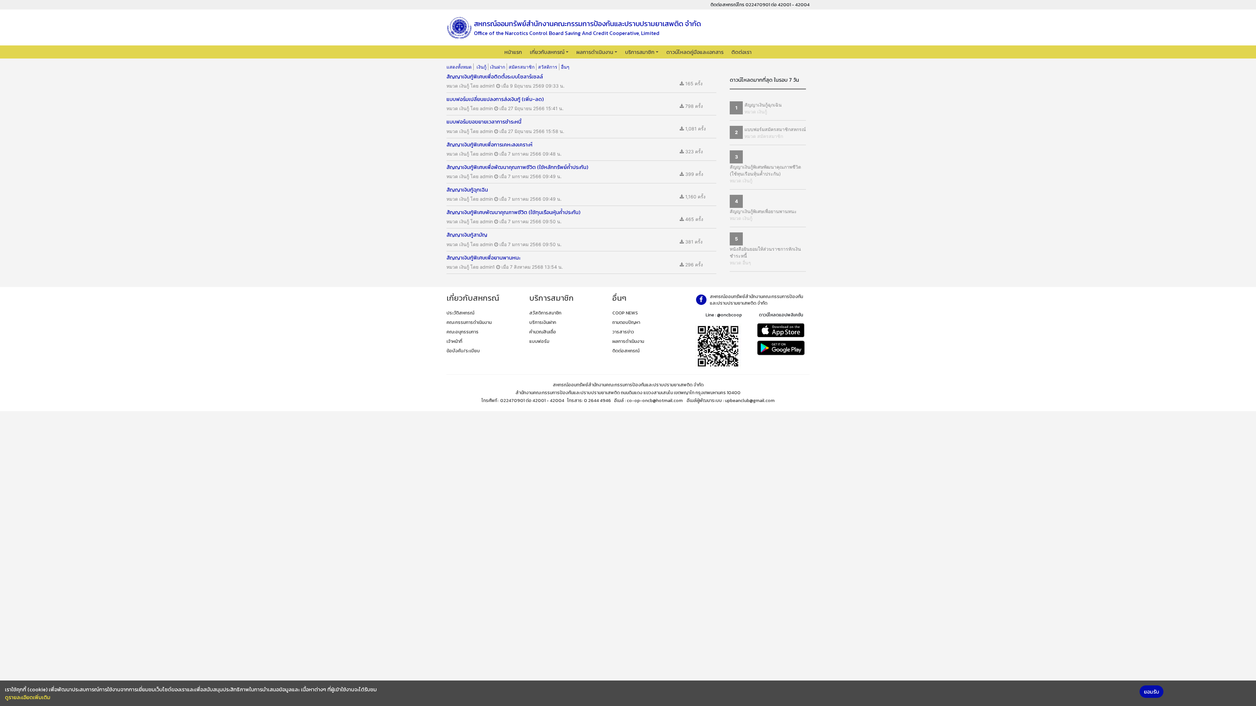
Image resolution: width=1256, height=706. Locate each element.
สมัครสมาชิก (521, 67)
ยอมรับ (1151, 692)
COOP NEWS (625, 313)
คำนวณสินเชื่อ (542, 331)
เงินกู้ (481, 67)
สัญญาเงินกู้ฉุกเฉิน (763, 105)
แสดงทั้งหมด (459, 67)
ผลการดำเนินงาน (594, 52)
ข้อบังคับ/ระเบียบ (463, 350)
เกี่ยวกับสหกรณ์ (547, 52)
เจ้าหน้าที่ (454, 341)
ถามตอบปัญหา (626, 322)
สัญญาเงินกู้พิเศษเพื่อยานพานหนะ (763, 211)
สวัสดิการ (547, 67)
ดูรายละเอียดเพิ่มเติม (27, 697)
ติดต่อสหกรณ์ (625, 350)
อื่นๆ (565, 67)
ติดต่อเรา (741, 52)
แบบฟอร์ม (539, 341)
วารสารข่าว (623, 331)
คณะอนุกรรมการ (462, 331)
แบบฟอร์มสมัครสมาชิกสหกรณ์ (775, 129)
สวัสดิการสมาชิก (545, 313)
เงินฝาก (497, 67)
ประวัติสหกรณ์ (460, 313)
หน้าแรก (513, 52)
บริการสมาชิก (639, 52)
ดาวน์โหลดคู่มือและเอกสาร (695, 52)
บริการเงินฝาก (542, 322)
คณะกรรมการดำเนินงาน (469, 322)
